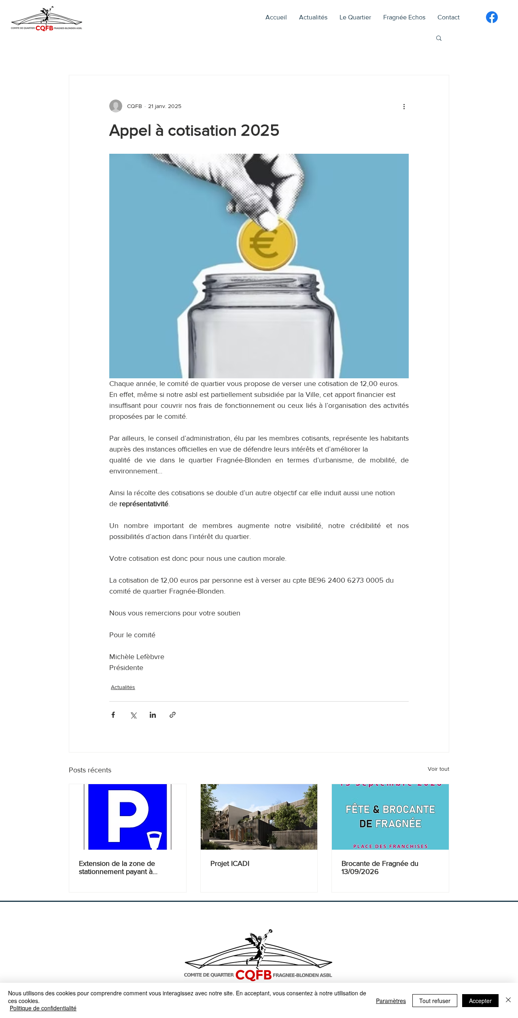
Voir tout (438, 769)
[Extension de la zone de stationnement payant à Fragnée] (127, 817)
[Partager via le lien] (172, 715)
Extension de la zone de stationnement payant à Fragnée (117, 867)
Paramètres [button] (391, 1001)
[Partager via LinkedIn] (153, 715)
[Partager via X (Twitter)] (133, 715)
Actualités (123, 687)
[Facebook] (492, 17)
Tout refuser (434, 1001)
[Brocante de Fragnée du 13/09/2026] (390, 817)
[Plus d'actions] (404, 106)
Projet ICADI (229, 863)
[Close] (508, 1000)
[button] (355, 17)
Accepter (480, 1001)
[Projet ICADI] (259, 817)
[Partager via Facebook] (113, 715)
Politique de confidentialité (43, 1008)
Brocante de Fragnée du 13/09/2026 (380, 867)
